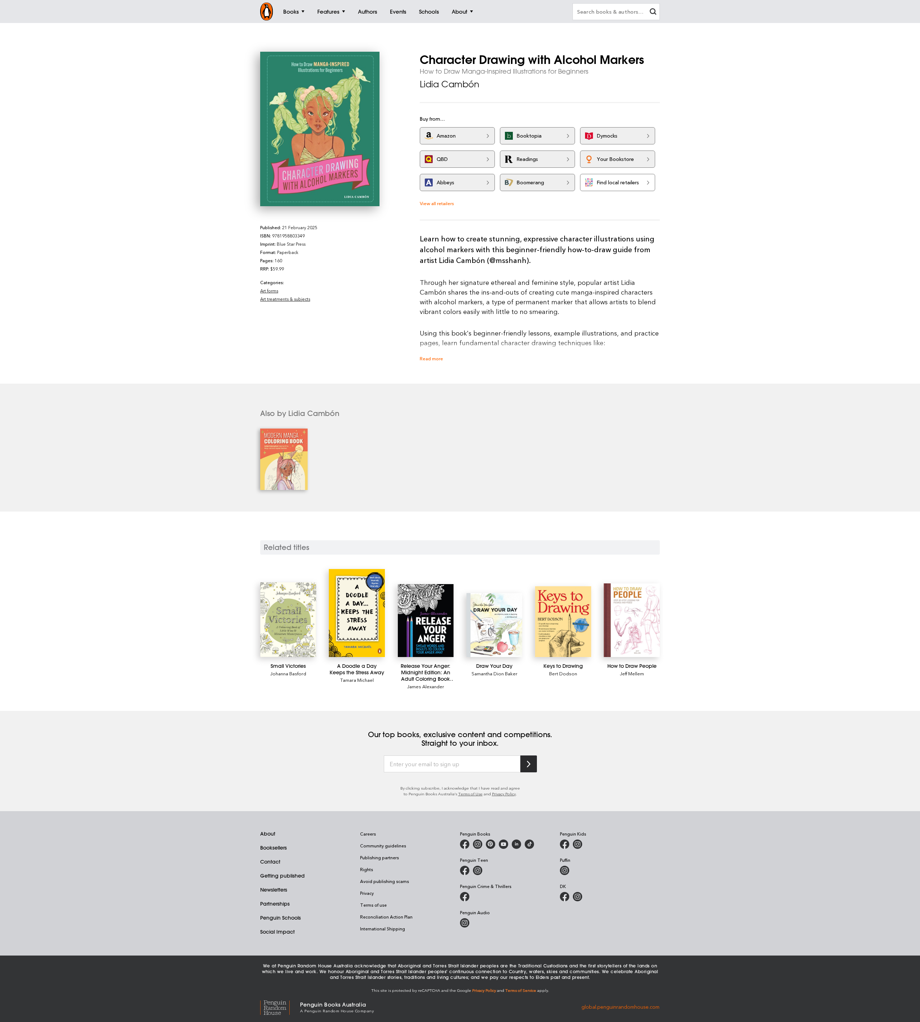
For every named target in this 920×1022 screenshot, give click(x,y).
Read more (431, 358)
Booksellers (273, 848)
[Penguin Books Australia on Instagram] (477, 844)
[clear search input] (653, 12)
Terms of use (373, 905)
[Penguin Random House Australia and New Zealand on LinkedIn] (516, 844)
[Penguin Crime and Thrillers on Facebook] (464, 896)
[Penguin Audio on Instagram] (464, 923)
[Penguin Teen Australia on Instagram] (477, 870)
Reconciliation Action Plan (386, 917)
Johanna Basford (288, 673)
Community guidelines (383, 845)
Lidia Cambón (449, 84)
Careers (368, 834)
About (267, 834)
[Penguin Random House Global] (280, 1007)
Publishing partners (379, 857)
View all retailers (437, 203)
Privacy (367, 893)
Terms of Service (520, 990)
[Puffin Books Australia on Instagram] (564, 870)
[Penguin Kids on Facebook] (564, 844)
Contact (270, 862)
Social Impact (277, 932)
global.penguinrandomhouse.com (620, 1007)
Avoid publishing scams (384, 881)
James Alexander (425, 686)
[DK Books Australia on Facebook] (564, 896)
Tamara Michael (357, 679)
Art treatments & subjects (285, 299)
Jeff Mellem (632, 673)
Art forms (269, 290)
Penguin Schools (280, 918)
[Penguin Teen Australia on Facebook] (464, 870)
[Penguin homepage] (266, 11)
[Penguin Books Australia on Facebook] (464, 844)
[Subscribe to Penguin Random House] (528, 763)
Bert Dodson (563, 673)
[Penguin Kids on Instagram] (577, 844)
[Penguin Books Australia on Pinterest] (490, 844)
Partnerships (275, 904)
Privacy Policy (504, 794)
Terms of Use (470, 794)
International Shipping (382, 928)
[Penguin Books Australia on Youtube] (503, 844)
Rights (366, 869)
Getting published (282, 876)
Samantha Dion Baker (495, 673)
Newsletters (273, 890)
